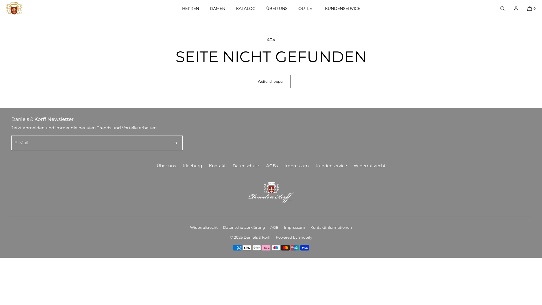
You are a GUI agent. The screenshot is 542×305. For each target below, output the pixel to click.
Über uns (277, 8)
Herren (190, 8)
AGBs (272, 165)
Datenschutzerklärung (244, 227)
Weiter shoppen (271, 81)
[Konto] (516, 8)
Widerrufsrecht (370, 165)
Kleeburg (192, 165)
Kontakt (217, 165)
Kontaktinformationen (331, 227)
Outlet (306, 8)
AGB (274, 227)
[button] (502, 8)
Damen (217, 8)
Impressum (297, 165)
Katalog (245, 8)
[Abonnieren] (176, 143)
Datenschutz (246, 165)
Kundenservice (342, 8)
